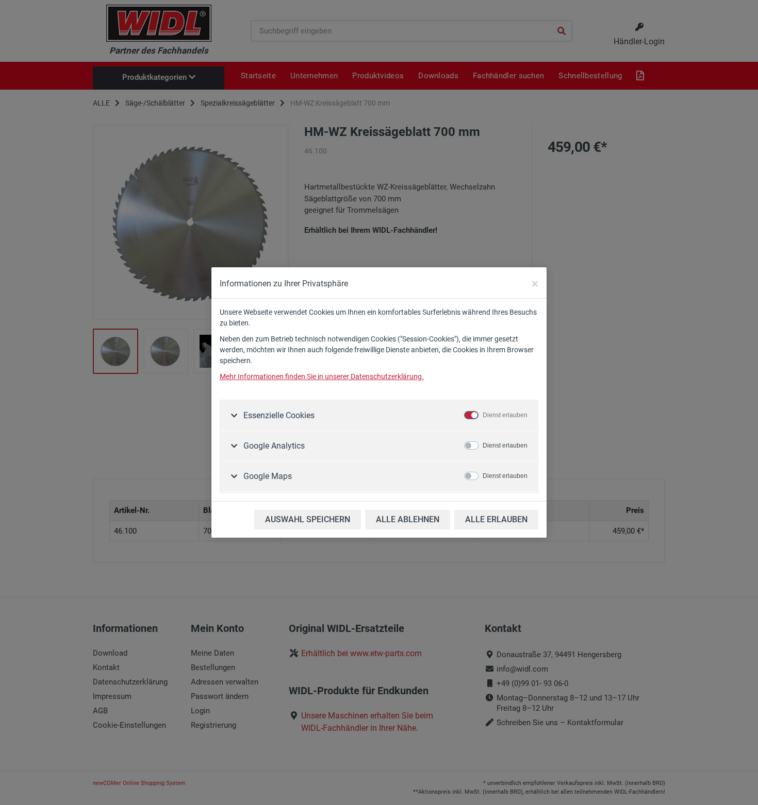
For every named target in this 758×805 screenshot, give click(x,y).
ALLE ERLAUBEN (496, 519)
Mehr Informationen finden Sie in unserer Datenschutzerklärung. (322, 376)
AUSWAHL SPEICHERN (307, 519)
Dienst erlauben (505, 415)
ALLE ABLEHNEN (407, 519)
